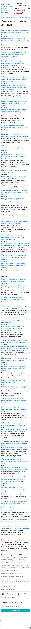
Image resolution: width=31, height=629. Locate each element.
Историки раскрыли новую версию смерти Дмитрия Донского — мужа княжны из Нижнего (13, 87)
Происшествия (23, 17)
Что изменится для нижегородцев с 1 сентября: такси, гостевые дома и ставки (14, 112)
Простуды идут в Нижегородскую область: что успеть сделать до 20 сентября (13, 266)
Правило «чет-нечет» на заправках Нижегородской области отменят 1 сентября (13, 369)
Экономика (12, 17)
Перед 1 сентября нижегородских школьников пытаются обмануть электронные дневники (12, 63)
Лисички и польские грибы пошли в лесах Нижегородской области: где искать (13, 156)
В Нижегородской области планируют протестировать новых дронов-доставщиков (14, 328)
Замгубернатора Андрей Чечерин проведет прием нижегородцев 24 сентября (13, 490)
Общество (4, 17)
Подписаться (15, 611)
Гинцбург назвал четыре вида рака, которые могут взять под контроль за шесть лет (14, 201)
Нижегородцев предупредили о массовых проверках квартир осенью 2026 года (14, 409)
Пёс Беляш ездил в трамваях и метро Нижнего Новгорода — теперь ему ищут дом (15, 41)
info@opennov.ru (9, 589)
